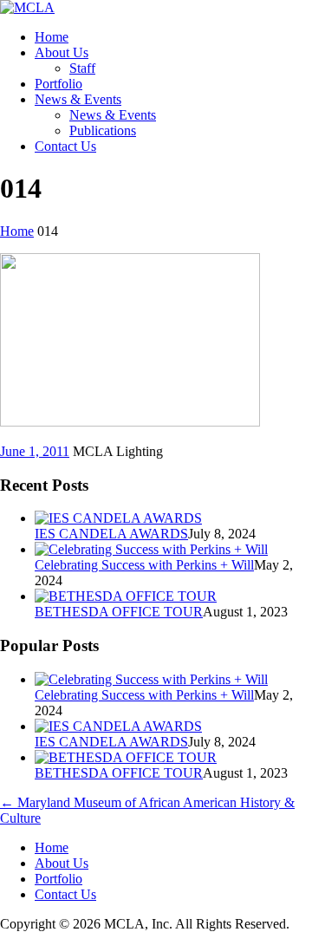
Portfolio (58, 83)
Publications (102, 130)
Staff (82, 68)
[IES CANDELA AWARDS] (118, 518)
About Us (61, 52)
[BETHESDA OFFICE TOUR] (126, 596)
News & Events (78, 99)
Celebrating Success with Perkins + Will (144, 564)
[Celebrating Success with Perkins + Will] (151, 549)
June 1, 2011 (34, 451)
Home (51, 36)
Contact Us (65, 146)
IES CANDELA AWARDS (111, 533)
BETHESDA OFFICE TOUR (119, 611)
